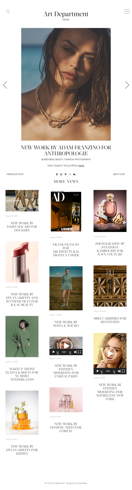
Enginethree (82, 483)
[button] (110, 353)
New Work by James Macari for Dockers (22, 227)
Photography (83, 159)
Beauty (59, 159)
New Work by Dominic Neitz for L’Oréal (66, 428)
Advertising (47, 159)
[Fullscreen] (123, 371)
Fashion (69, 159)
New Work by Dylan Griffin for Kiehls (22, 450)
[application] (110, 353)
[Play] (97, 371)
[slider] (108, 371)
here (81, 165)
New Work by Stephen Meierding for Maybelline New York (110, 392)
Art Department (58, 483)
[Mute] (119, 371)
